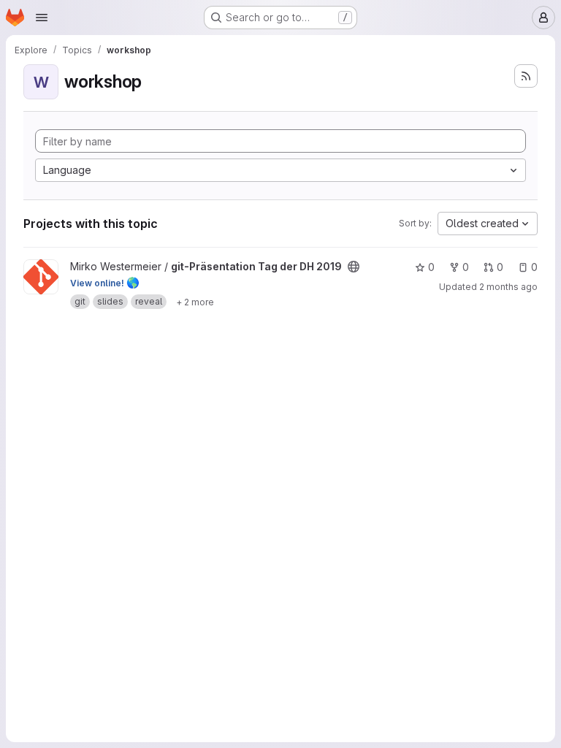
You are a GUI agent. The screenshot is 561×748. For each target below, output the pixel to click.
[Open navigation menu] (41, 17)
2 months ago (508, 286)
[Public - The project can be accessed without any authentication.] (353, 266)
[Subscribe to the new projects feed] (526, 76)
